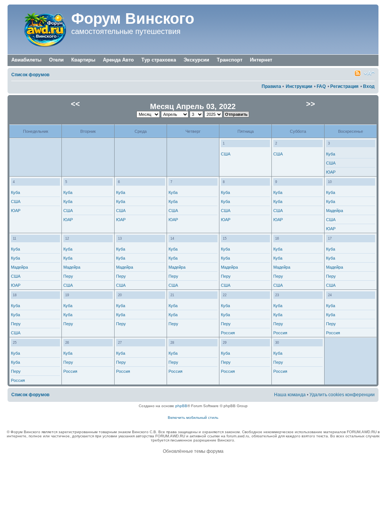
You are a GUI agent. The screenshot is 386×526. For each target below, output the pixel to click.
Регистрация (344, 86)
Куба (330, 154)
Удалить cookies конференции (342, 394)
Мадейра (334, 210)
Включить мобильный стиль (193, 417)
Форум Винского (132, 18)
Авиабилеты (26, 60)
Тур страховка (158, 60)
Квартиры (83, 60)
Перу (68, 276)
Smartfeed (358, 73)
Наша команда (290, 394)
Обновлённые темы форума (193, 451)
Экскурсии (196, 60)
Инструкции (299, 86)
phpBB (181, 406)
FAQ (321, 86)
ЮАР (330, 172)
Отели (56, 60)
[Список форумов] (40, 29)
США (225, 154)
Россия (228, 333)
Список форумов (30, 74)
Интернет (261, 60)
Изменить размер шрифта (369, 73)
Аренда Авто (118, 60)
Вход (369, 86)
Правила (271, 86)
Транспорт (229, 60)
